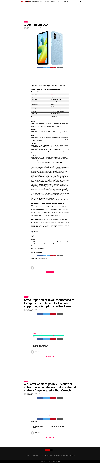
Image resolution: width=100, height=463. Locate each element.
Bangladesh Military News (56, 1)
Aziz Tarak (30, 310)
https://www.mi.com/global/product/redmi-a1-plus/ (59, 115)
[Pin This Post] (53, 67)
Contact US (33, 454)
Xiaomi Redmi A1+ (54, 94)
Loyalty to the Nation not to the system (60, 454)
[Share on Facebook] (40, 67)
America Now (65, 1)
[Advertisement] (50, 13)
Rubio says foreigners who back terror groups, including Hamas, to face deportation (48, 335)
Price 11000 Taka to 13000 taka (43, 258)
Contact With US (68, 456)
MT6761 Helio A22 (53, 145)
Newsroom (30, 28)
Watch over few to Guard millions (36, 456)
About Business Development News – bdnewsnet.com (64, 455)
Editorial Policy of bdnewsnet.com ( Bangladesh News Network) (39, 455)
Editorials (47, 1)
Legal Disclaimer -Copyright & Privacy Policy (54, 456)
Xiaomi (37, 85)
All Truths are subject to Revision (44, 454)
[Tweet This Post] (46, 67)
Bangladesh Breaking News (37, 1)
